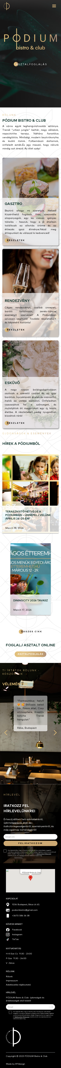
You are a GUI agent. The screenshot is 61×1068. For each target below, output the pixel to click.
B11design (20, 1064)
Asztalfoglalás (30, 654)
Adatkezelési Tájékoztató (43, 854)
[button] (55, 6)
